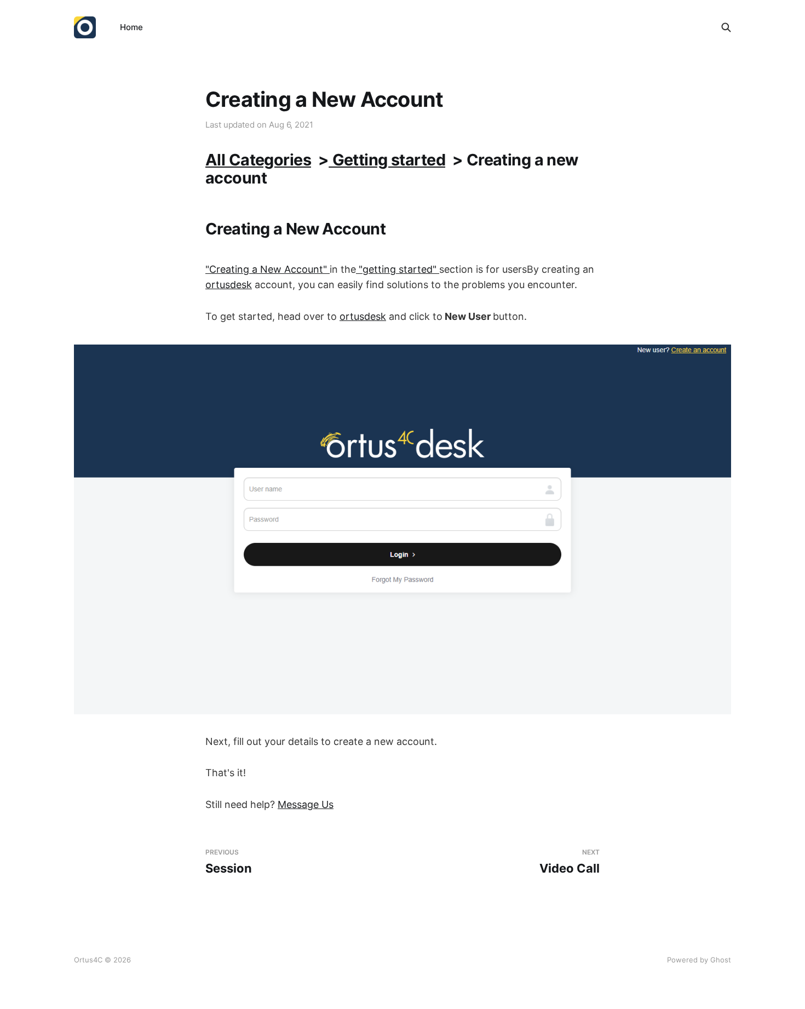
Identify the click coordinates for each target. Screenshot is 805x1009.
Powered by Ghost (699, 959)
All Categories (258, 159)
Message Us (306, 804)
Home (131, 27)
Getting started (387, 159)
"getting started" (397, 269)
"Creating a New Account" (267, 269)
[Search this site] (726, 27)
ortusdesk (228, 284)
